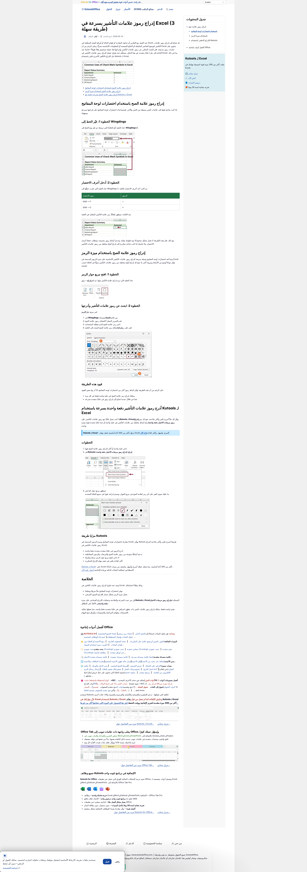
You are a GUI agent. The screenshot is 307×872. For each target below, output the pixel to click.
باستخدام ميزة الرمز (199, 36)
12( (152, 680)
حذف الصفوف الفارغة (117, 641)
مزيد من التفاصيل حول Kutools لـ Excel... (135, 724)
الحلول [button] (109, 9)
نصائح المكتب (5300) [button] (144, 9)
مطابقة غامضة (100, 652)
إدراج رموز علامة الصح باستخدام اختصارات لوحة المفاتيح (107, 88)
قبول (107, 861)
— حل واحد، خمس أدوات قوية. (111, 2)
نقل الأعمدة (136, 661)
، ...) (116, 680)
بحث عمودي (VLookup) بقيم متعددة (143, 649)
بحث (171, 9)
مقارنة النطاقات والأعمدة (94, 661)
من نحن (178, 843)
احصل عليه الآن (88, 570)
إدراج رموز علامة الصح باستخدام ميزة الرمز (102, 91)
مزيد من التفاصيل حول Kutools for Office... (134, 812)
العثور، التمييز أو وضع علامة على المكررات (147, 641)
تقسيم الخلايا (89, 690)
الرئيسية (93, 843)
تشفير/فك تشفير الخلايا (112, 669)
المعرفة (112, 843)
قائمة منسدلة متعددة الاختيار (95, 657)
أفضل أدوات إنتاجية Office (199, 47)
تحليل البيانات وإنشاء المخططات (120, 637)
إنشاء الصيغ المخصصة (107, 633)
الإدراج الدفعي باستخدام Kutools (204, 40)
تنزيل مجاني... (163, 724)
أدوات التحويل (169, 687)
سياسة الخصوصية (154, 843)
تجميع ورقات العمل (132, 669)
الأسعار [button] (127, 9)
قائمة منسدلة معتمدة (119, 657)
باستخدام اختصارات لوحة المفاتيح (204, 31)
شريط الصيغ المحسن (119, 666)
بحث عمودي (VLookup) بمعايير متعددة (111, 649)
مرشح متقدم (144, 672)
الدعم (159, 9)
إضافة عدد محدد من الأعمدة (153, 661)
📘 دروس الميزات (192, 82)
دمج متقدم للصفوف (103, 690)
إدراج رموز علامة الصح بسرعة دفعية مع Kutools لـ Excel (108, 94)
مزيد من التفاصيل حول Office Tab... (137, 765)
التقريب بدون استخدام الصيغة (96, 645)
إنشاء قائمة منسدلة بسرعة (142, 657)
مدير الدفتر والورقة (100, 666)
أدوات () (120, 687)
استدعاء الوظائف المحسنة (94, 637)
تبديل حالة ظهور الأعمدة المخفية (118, 661)
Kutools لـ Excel (89, 566)
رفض (117, 861)
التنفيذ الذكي (140, 633)
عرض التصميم (136, 666)
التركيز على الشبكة (153, 666)
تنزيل (118, 9)
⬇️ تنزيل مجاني (191, 73)
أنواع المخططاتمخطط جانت (97, 680)
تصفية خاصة (130, 672)
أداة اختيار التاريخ (150, 669)
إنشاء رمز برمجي (125, 633)
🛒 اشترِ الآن (190, 78)
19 (95, 683)
